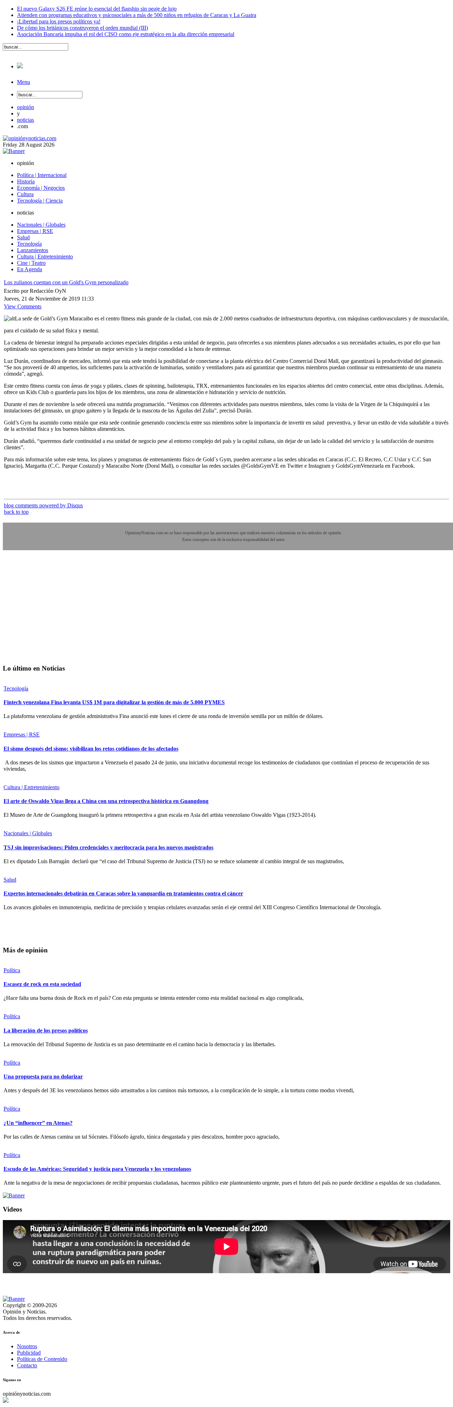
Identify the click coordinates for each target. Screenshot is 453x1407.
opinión (25, 107)
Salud (10, 880)
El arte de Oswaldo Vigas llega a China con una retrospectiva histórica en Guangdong (106, 801)
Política (12, 970)
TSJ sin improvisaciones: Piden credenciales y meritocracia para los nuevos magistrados (108, 847)
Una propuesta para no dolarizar (43, 1076)
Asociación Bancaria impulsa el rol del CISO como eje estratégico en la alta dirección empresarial (125, 34)
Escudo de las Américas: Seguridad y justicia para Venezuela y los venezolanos (97, 1169)
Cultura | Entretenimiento (31, 787)
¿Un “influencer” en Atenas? (38, 1123)
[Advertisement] (56, 612)
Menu (23, 82)
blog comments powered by (43, 505)
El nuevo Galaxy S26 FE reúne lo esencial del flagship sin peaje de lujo (97, 9)
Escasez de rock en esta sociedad (42, 984)
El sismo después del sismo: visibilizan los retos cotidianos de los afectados (91, 749)
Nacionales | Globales (28, 833)
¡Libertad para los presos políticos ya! (59, 21)
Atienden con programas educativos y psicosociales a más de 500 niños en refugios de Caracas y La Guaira (136, 15)
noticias (25, 120)
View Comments (22, 306)
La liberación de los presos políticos (46, 1030)
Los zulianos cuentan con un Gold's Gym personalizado (66, 282)
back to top (16, 512)
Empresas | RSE (22, 734)
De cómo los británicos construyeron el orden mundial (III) (82, 28)
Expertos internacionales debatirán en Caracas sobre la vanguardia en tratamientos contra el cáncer (123, 893)
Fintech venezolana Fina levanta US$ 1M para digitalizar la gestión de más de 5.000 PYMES (114, 702)
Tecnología (16, 688)
